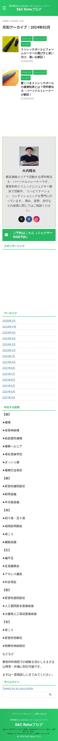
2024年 (14, 21)
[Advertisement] (29, 279)
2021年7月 (8, 373)
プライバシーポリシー (21, 714)
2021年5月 (8, 385)
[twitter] (21, 219)
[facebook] (29, 219)
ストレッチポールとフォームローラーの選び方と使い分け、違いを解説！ (37, 53)
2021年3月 (8, 397)
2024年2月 (9, 350)
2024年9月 (9, 332)
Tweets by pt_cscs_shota (17, 688)
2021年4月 (8, 391)
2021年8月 (8, 368)
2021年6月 (8, 379)
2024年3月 (9, 344)
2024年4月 (9, 338)
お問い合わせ (40, 714)
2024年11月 (9, 326)
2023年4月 (9, 362)
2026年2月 (9, 320)
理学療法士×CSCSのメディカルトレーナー (29, 720)
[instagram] (36, 219)
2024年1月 (8, 356)
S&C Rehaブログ (29, 9)
